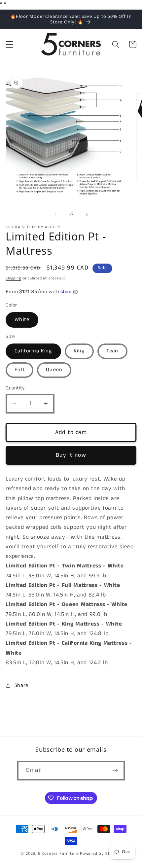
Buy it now (71, 455)
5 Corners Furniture (58, 853)
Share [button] (21, 685)
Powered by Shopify (100, 853)
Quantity (15, 387)
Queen (54, 370)
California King (33, 351)
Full (19, 370)
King (79, 351)
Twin (112, 351)
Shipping (13, 278)
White (22, 319)
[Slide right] (86, 214)
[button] (9, 44)
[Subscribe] (115, 771)
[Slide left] (55, 214)
